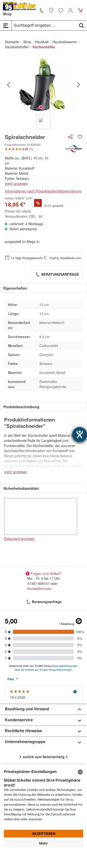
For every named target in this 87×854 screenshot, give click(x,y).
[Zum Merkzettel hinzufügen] (80, 136)
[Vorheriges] (8, 84)
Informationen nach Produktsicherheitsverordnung (43, 191)
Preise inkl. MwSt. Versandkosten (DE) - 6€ (24, 214)
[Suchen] (81, 25)
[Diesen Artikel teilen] (71, 136)
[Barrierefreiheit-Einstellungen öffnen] (79, 434)
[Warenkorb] (80, 10)
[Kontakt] (41, 10)
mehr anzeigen (16, 183)
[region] (43, 93)
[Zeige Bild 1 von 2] (40, 107)
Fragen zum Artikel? (45, 573)
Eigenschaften (15, 288)
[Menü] (6, 25)
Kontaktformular (39, 588)
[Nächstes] (78, 84)
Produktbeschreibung (21, 406)
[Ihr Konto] (70, 10)
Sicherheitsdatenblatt (21, 488)
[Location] (51, 10)
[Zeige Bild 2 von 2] (46, 107)
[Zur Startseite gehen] (19, 6)
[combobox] (44, 25)
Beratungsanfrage (59, 274)
